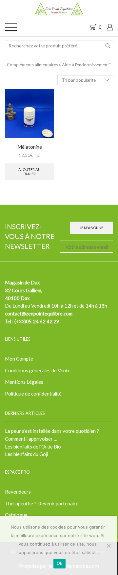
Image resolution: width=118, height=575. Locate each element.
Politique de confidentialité (33, 394)
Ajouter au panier (29, 171)
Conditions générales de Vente (37, 370)
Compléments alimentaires (32, 64)
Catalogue (16, 515)
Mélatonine (29, 147)
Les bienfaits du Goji (26, 454)
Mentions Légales (24, 382)
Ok (60, 563)
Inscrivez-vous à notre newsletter (29, 236)
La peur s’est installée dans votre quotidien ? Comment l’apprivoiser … (52, 435)
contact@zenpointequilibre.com (38, 313)
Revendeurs (18, 492)
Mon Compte (19, 359)
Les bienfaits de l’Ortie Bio (33, 446)
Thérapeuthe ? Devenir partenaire (41, 503)
